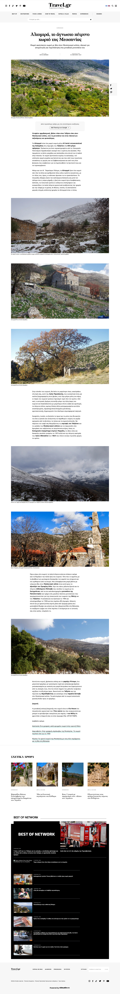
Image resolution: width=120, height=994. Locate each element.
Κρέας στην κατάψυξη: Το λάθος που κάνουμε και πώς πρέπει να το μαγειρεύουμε (56, 918)
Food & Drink (37, 14)
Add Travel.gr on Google (59, 128)
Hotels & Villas (63, 14)
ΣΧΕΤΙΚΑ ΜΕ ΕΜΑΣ (38, 969)
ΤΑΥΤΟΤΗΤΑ (67, 969)
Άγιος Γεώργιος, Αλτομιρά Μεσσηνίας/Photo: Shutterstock (25, 568)
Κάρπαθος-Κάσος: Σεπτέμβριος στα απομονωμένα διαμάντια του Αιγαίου (21, 797)
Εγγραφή (84, 969)
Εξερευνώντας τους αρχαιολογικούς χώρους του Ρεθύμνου (98, 796)
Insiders (99, 14)
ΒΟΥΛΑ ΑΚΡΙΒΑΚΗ (44, 54)
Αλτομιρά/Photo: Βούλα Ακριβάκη (19, 319)
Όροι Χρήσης (62, 981)
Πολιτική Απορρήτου (29, 981)
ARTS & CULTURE (41, 789)
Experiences (84, 14)
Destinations (24, 14)
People (74, 14)
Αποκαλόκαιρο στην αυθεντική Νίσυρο (44, 904)
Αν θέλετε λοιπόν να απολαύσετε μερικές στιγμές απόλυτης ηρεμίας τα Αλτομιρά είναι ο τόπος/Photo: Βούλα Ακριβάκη (40, 254)
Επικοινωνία (57, 969)
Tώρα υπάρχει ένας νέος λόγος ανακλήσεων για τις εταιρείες (50, 862)
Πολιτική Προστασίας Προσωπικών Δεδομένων (46, 981)
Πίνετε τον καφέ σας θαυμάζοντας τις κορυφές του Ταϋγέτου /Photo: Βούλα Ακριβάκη (32, 502)
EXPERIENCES (14, 789)
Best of (14, 14)
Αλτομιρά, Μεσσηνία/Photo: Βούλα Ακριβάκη (22, 117)
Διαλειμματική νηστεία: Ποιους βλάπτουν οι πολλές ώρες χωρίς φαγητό (53, 876)
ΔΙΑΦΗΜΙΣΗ (48, 969)
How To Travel (50, 14)
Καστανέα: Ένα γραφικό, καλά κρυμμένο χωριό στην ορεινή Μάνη (56, 726)
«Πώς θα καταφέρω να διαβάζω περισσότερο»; (47, 890)
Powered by (54, 988)
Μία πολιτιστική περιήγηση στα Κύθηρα (46, 795)
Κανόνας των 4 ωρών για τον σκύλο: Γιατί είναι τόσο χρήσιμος (51, 947)
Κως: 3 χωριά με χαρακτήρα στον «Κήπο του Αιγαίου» (72, 796)
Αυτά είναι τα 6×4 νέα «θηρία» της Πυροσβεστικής (75, 851)
